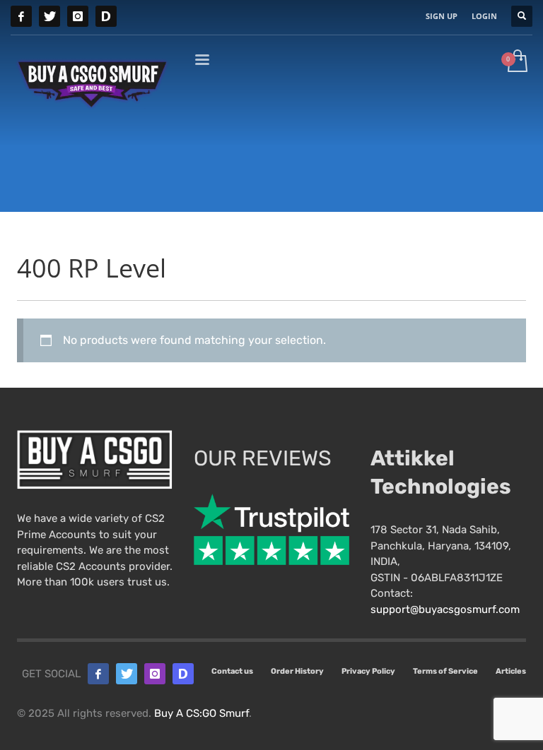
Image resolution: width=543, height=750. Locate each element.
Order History (297, 671)
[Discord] (106, 16)
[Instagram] (77, 16)
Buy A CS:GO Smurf (201, 713)
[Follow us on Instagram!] (154, 673)
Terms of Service (445, 671)
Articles (511, 671)
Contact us (232, 671)
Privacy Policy (368, 671)
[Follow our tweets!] (126, 673)
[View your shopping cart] (516, 62)
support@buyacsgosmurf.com (445, 609)
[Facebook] (21, 16)
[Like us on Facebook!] (98, 673)
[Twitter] (49, 16)
